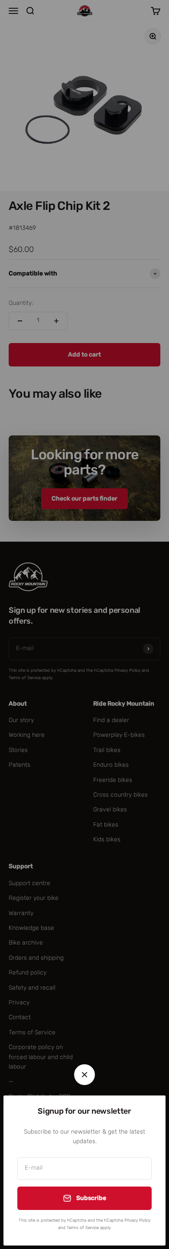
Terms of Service (83, 1227)
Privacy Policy (137, 1220)
